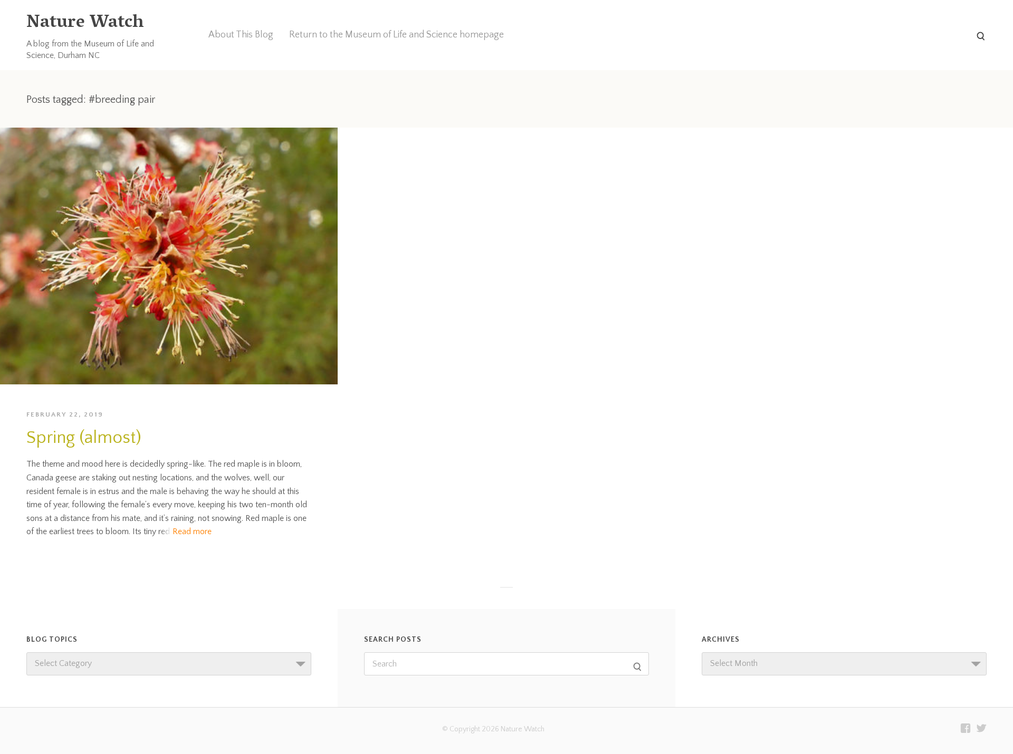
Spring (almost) (83, 438)
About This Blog (240, 35)
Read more (192, 531)
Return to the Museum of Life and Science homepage (396, 35)
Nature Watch (85, 23)
